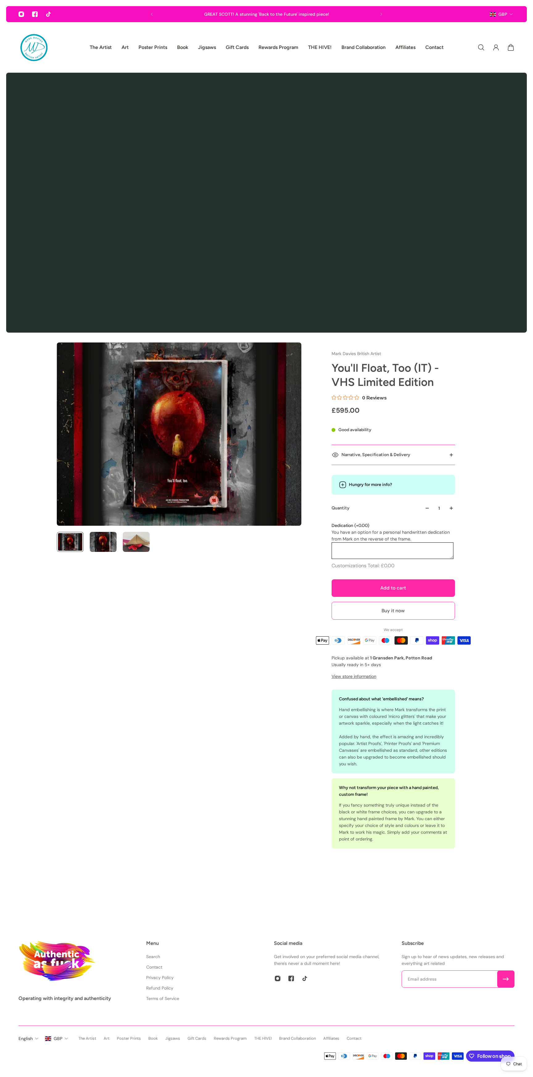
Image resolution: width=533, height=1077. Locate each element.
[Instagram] (21, 14)
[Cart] (510, 47)
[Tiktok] (48, 14)
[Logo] (34, 47)
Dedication (350, 525)
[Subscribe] (505, 979)
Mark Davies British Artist (356, 353)
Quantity (340, 508)
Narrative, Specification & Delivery (375, 454)
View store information (354, 676)
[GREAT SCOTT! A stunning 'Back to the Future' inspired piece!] (266, 14)
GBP (502, 14)
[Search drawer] (481, 47)
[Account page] (496, 47)
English (26, 1038)
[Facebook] (35, 14)
